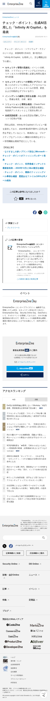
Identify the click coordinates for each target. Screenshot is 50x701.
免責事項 (14, 668)
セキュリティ (7, 42)
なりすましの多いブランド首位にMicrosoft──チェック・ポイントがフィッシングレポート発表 (25, 155)
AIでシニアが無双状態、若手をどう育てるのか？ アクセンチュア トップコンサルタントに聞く (26, 478)
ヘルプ (13, 657)
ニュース (33, 574)
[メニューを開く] (4, 4)
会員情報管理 (15, 664)
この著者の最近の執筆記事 (27, 279)
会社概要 (14, 671)
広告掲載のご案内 (37, 553)
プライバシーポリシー (18, 679)
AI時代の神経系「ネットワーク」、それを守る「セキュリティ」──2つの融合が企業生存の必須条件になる (26, 459)
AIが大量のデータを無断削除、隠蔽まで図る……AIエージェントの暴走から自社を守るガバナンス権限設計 (26, 437)
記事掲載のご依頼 (13, 553)
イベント (33, 588)
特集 (5, 599)
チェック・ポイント (20, 42)
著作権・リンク (16, 661)
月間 (36, 399)
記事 (5, 588)
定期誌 (32, 599)
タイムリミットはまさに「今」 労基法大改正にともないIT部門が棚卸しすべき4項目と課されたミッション (27, 427)
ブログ (6, 610)
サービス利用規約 (17, 675)
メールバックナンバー (27, 362)
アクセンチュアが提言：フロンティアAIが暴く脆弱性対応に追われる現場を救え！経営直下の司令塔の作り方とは (26, 416)
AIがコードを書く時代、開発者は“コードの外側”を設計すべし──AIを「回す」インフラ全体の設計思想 (27, 469)
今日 (13, 399)
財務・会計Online (11, 574)
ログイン (26, 375)
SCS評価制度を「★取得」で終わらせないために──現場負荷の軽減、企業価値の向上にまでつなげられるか (27, 448)
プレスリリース (13, 227)
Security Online (10, 563)
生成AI (31, 42)
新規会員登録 (25, 368)
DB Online (34, 563)
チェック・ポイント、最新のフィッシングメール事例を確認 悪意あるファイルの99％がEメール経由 (25, 176)
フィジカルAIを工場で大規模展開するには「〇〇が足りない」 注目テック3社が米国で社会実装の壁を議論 (26, 499)
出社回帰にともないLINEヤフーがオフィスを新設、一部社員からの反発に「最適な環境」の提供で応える (26, 488)
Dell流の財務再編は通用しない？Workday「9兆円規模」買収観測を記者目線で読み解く (27, 406)
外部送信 (14, 682)
